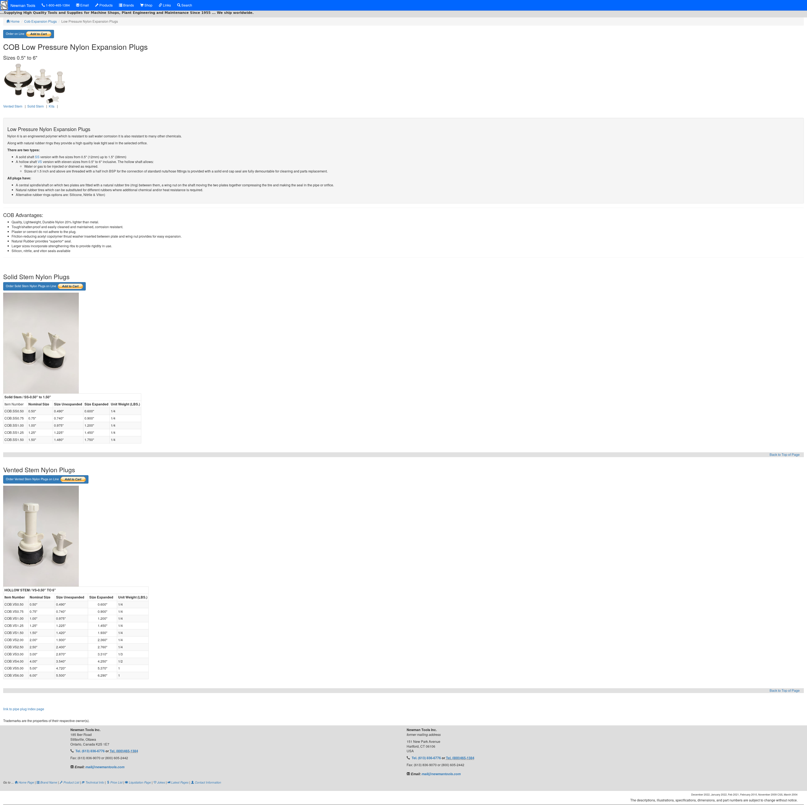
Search (186, 5)
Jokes (161, 782)
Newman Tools (23, 5)
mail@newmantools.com (104, 766)
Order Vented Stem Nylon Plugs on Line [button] (33, 479)
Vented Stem (12, 106)
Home (15, 21)
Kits (51, 106)
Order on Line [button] (16, 33)
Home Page (26, 782)
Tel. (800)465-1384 (124, 750)
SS (37, 156)
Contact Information (207, 782)
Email (84, 5)
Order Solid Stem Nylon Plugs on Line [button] (32, 286)
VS (40, 161)
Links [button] (166, 5)
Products (106, 5)
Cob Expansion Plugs (40, 21)
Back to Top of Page (785, 454)
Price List (116, 782)
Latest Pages (179, 782)
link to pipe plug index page (23, 708)
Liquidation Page (140, 782)
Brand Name (49, 782)
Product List (71, 782)
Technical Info (95, 782)
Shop (148, 5)
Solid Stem (35, 106)
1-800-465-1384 (57, 5)
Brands (128, 5)
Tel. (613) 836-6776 (90, 750)
